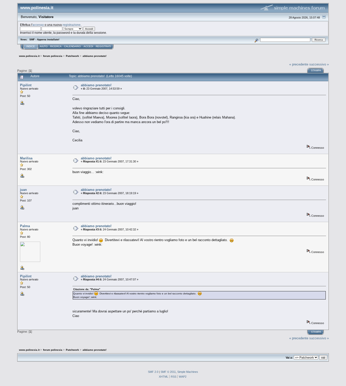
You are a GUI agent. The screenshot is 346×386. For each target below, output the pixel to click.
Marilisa (26, 158)
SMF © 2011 (168, 371)
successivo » (319, 64)
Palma (25, 226)
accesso (38, 24)
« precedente (298, 64)
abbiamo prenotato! (96, 85)
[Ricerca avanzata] (256, 39)
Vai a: (289, 357)
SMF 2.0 (153, 371)
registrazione (72, 24)
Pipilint (25, 85)
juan (23, 190)
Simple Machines (187, 371)
